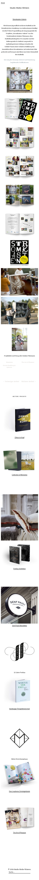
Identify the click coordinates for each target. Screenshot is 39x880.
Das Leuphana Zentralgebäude (19, 791)
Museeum (9, 362)
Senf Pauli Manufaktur (19, 625)
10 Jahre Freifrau (19, 672)
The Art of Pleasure (27, 362)
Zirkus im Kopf (19, 437)
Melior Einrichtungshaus (19, 759)
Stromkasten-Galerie (19, 19)
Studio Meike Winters (19, 8)
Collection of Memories (19, 475)
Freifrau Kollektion (19, 568)
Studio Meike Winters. (22, 869)
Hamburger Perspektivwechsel (19, 709)
